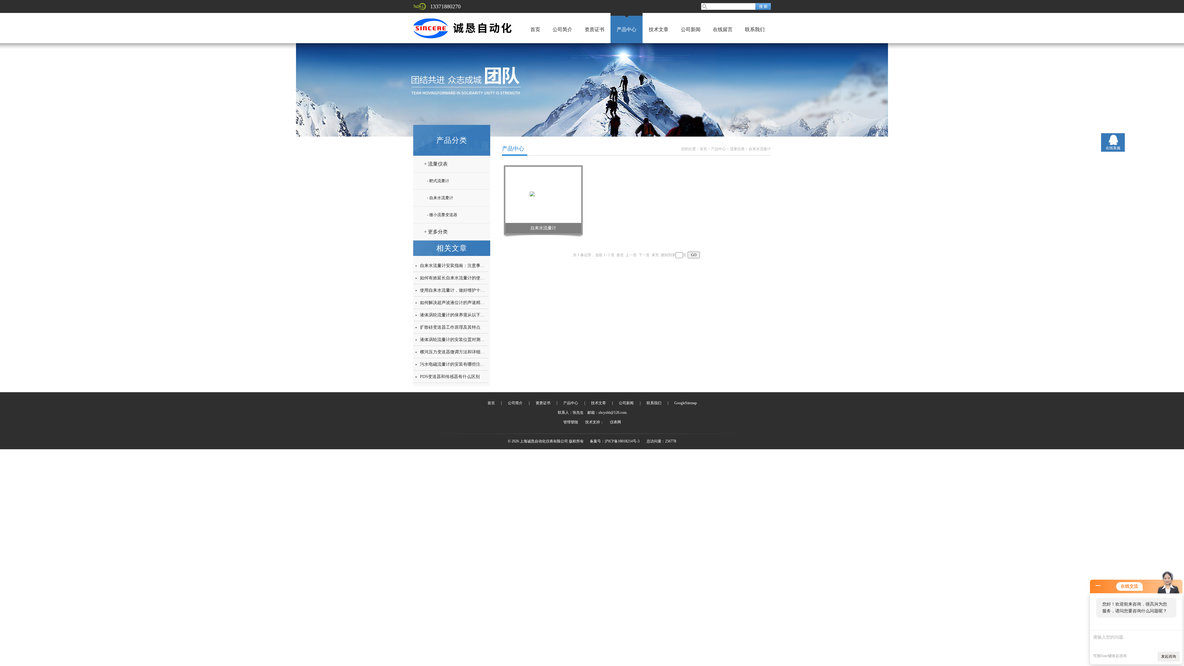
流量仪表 (737, 149)
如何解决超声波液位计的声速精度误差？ (459, 302)
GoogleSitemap (685, 403)
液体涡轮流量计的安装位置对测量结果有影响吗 (465, 339)
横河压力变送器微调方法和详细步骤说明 (459, 352)
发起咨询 (1168, 656)
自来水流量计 (760, 149)
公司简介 (562, 29)
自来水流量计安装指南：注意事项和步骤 (459, 265)
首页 (535, 29)
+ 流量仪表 (436, 163)
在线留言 (723, 29)
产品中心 (626, 29)
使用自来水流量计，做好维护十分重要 (456, 290)
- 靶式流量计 (438, 181)
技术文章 (658, 29)
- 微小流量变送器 (442, 214)
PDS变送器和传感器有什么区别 (450, 376)
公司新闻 (691, 29)
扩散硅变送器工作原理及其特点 (450, 327)
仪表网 (615, 422)
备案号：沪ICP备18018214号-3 (614, 441)
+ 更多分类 (436, 231)
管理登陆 (570, 422)
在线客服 (1113, 148)
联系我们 (755, 29)
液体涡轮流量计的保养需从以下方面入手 (459, 315)
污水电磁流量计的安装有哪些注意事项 (456, 364)
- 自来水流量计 (440, 197)
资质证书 (594, 29)
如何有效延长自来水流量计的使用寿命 (456, 278)
